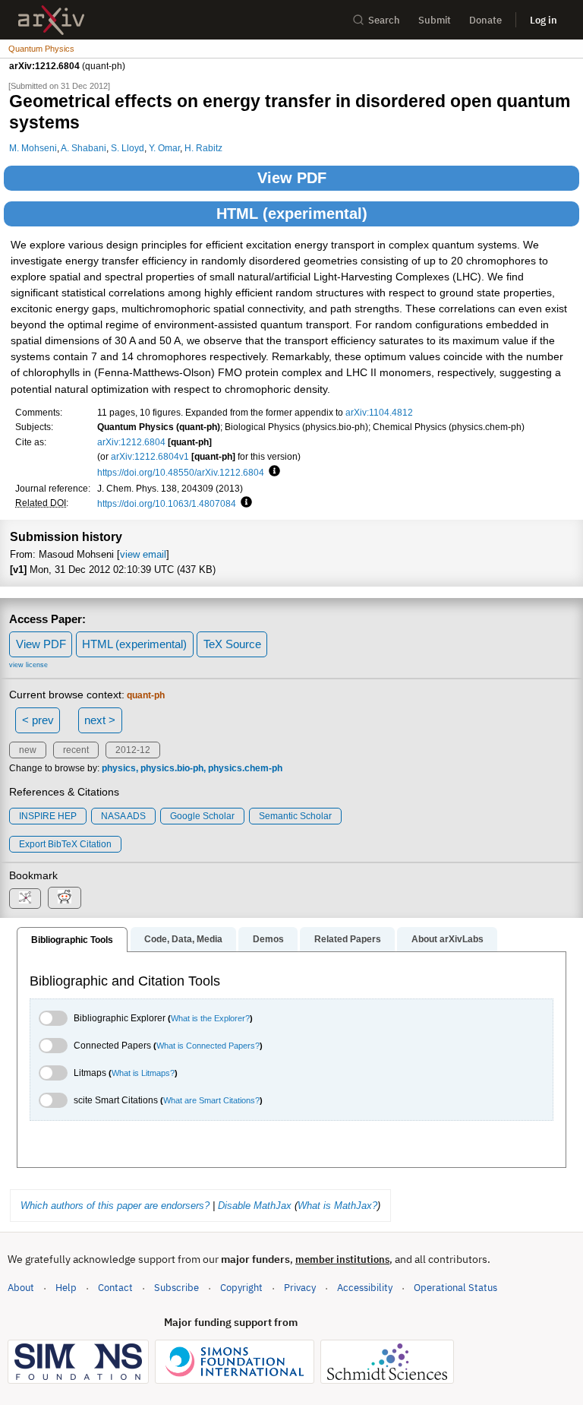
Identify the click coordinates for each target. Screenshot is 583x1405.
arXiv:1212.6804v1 (150, 456)
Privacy (300, 1287)
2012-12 (132, 750)
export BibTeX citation (65, 844)
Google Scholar (202, 816)
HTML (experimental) (291, 213)
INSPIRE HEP (48, 816)
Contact (115, 1287)
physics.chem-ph (245, 768)
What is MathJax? (337, 1205)
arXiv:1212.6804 (131, 442)
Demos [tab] (268, 939)
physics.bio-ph (171, 768)
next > (99, 720)
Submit (434, 20)
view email (143, 554)
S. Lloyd (127, 148)
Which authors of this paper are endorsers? (115, 1205)
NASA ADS (123, 816)
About (21, 1287)
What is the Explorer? (210, 1018)
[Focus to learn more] (272, 472)
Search (384, 20)
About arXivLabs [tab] (447, 939)
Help (66, 1287)
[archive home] (51, 20)
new (27, 750)
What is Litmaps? (143, 1072)
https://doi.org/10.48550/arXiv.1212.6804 (180, 472)
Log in (543, 20)
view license (28, 665)
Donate (485, 20)
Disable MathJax (255, 1205)
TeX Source (232, 644)
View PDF (291, 177)
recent (76, 750)
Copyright (241, 1287)
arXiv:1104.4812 (379, 412)
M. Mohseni (33, 148)
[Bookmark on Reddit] (64, 898)
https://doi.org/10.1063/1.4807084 (166, 503)
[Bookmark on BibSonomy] (25, 898)
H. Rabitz (203, 148)
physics (119, 768)
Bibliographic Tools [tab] (72, 940)
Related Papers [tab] (347, 939)
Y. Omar (164, 148)
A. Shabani (83, 148)
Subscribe (176, 1287)
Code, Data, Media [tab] (183, 939)
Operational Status (455, 1287)
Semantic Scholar (295, 816)
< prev (38, 720)
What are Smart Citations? (211, 1100)
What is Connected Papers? (208, 1045)
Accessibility (364, 1287)
